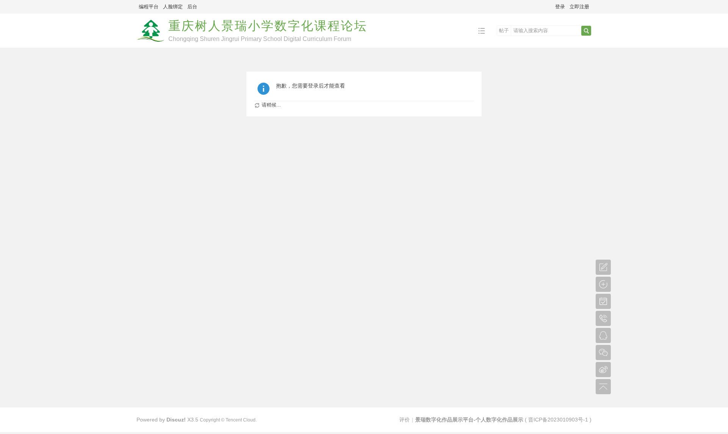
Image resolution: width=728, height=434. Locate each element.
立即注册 (579, 6)
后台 (192, 6)
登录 (560, 6)
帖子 (504, 30)
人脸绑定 (173, 6)
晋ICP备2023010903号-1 (558, 420)
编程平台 (148, 6)
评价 (404, 420)
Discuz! (176, 420)
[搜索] (586, 31)
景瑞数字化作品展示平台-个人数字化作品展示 (469, 420)
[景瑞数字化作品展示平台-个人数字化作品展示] (150, 42)
